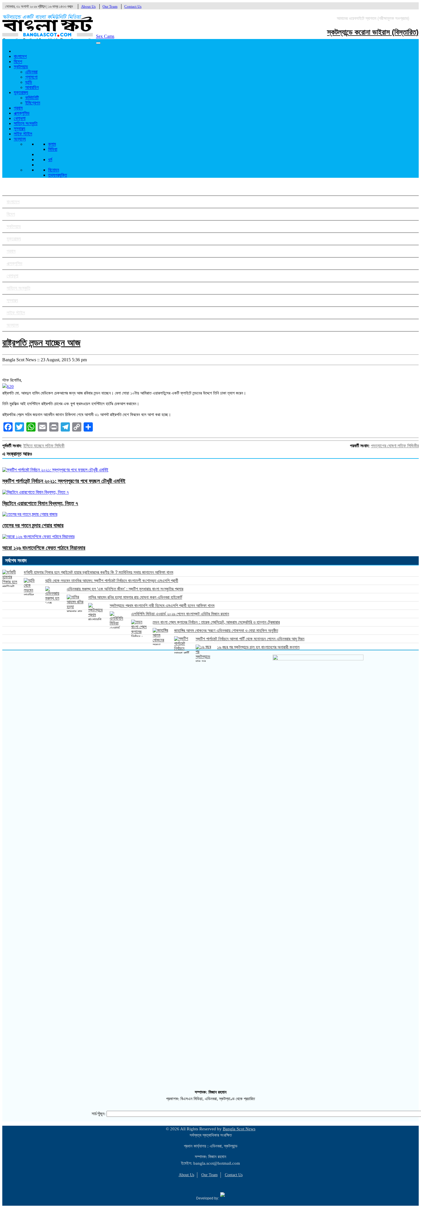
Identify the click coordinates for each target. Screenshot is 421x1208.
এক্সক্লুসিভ (21, 113)
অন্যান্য (20, 138)
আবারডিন (32, 87)
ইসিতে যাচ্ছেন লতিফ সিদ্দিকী (43, 445)
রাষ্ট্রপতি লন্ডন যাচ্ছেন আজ (41, 342)
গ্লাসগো (31, 77)
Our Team (110, 6)
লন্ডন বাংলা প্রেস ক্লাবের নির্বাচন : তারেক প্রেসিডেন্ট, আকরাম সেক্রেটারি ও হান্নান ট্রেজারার (216, 622)
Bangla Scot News (239, 1129)
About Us (88, 6)
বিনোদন (53, 169)
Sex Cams (105, 36)
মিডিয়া (52, 149)
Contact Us (132, 6)
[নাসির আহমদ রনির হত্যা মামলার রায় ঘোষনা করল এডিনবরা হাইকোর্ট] (75, 603)
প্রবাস (18, 108)
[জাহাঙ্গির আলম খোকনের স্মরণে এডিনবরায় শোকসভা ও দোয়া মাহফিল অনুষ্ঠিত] (161, 636)
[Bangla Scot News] (47, 38)
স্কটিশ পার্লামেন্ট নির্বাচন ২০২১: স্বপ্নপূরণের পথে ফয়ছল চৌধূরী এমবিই (63, 481)
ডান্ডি (28, 82)
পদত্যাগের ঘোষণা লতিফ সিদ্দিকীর (395, 445)
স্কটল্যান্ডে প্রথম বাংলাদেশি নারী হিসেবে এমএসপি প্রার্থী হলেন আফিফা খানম (162, 605)
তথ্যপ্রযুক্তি (57, 175)
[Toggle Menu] (98, 43)
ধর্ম (50, 159)
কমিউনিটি (32, 97)
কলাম (52, 144)
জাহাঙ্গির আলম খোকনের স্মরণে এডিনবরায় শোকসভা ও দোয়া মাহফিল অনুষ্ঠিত (226, 630)
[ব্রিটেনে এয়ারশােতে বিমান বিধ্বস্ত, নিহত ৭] (35, 492)
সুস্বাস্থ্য (19, 128)
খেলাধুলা (19, 118)
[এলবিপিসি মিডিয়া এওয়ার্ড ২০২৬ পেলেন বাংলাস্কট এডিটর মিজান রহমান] (118, 620)
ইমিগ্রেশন (32, 102)
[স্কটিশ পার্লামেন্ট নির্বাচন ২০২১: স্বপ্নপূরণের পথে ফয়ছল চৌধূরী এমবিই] (55, 469)
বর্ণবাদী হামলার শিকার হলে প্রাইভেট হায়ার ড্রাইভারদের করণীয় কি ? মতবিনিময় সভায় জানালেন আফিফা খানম (98, 572)
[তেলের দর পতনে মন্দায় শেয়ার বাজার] (29, 514)
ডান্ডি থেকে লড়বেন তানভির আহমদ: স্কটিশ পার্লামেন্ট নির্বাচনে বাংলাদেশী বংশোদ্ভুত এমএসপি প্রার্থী (111, 580)
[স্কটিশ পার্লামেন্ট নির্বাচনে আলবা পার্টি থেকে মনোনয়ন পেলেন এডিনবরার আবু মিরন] (182, 644)
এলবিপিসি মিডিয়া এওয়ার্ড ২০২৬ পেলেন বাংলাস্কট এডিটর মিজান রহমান (180, 613)
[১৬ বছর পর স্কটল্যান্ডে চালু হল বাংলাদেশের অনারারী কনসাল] (204, 653)
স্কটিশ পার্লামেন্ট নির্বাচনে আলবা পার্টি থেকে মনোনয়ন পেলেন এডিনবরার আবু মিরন (250, 638)
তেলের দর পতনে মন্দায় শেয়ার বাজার (33, 525)
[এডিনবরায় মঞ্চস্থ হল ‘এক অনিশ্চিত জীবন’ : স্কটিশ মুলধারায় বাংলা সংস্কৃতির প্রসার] (53, 595)
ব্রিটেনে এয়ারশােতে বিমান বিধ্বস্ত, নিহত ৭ (40, 503)
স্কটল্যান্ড (21, 66)
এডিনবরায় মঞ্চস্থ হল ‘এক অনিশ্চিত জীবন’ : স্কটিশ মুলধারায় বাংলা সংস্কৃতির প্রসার (125, 588)
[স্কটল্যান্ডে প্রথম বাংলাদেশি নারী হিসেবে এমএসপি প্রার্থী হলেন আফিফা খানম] (96, 611)
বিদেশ (18, 61)
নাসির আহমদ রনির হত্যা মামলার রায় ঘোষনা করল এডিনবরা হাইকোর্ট (135, 597)
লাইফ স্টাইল (23, 133)
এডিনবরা (31, 71)
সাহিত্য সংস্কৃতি (26, 123)
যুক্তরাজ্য (21, 92)
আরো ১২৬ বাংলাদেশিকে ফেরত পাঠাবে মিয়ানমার (43, 548)
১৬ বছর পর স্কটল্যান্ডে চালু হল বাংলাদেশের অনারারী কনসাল (258, 647)
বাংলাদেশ (20, 56)
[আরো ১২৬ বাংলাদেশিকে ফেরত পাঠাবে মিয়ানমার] (38, 536)
